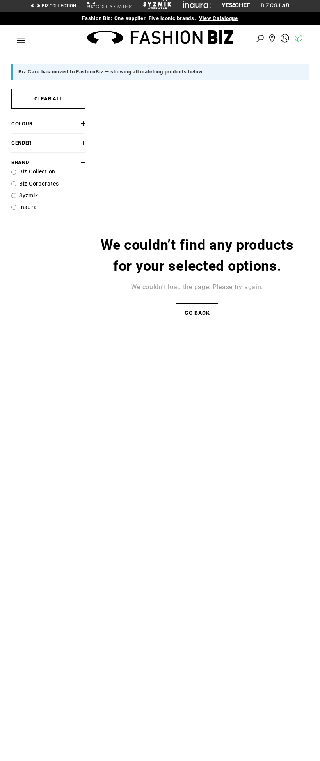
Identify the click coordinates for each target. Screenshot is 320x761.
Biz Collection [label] (37, 171)
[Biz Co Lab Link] (275, 5)
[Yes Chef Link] (236, 5)
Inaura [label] (28, 207)
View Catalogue (218, 18)
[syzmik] (157, 6)
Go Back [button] (197, 313)
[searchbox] (217, 38)
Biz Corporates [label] (39, 183)
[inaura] (197, 5)
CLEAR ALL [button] (48, 99)
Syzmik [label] (28, 195)
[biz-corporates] (109, 6)
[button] (79, 123)
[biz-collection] (53, 5)
